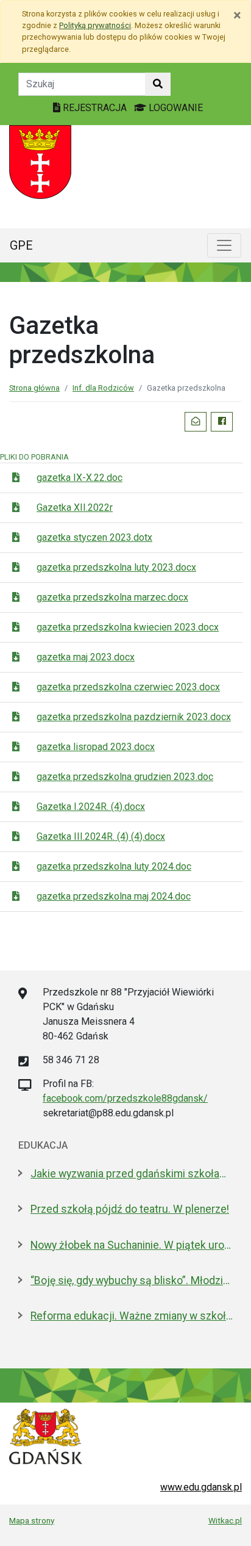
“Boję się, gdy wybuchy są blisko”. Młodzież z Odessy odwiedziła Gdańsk (131, 1280)
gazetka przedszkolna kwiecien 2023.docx (128, 627)
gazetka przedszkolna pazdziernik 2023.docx (134, 717)
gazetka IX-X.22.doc (79, 477)
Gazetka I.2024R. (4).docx (91, 806)
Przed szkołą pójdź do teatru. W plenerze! (129, 1209)
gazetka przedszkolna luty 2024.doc (114, 866)
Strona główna (34, 387)
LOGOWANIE (174, 108)
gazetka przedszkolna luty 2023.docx (116, 567)
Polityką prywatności (95, 25)
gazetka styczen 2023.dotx (94, 537)
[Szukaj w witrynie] (158, 84)
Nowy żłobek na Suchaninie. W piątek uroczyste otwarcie (131, 1245)
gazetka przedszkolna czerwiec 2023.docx (128, 687)
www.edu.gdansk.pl (201, 1487)
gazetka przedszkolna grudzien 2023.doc (125, 776)
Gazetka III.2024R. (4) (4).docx (101, 836)
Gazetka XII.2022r (75, 507)
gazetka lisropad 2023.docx (96, 747)
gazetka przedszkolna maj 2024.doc (114, 896)
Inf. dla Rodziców (103, 387)
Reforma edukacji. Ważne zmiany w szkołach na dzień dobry (131, 1316)
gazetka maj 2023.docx (86, 657)
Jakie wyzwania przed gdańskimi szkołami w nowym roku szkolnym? (131, 1174)
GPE (21, 245)
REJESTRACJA (94, 108)
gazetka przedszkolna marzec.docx (112, 597)
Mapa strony (31, 1520)
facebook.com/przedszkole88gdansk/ (125, 1098)
